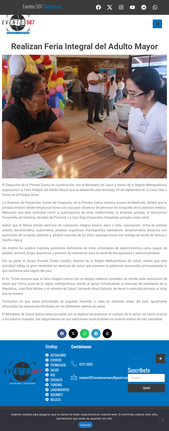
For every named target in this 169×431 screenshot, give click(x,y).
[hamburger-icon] (157, 24)
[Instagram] (121, 7)
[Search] (160, 358)
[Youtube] (132, 7)
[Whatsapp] (155, 7)
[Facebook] (98, 7)
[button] (62, 333)
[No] (162, 420)
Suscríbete (139, 370)
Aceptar (85, 424)
